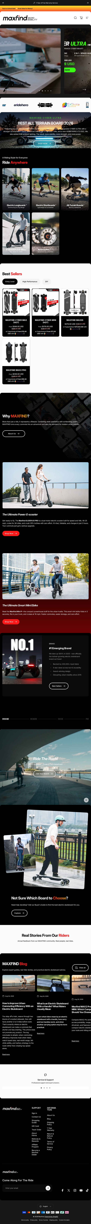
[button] (16, 332)
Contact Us (36, 1117)
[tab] (10, 282)
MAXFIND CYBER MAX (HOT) (16, 321)
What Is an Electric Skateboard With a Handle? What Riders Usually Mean (52, 1006)
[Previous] (3, 3)
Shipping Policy (50, 1123)
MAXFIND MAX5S (74, 320)
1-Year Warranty (50, 1129)
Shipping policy (53, 1220)
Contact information (64, 1220)
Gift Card (35, 1126)
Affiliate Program (35, 1146)
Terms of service (43, 1220)
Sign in (34, 1113)
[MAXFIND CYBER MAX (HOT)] (16, 302)
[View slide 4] (49, 1088)
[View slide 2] (44, 1088)
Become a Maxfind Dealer (36, 1152)
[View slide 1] (41, 1088)
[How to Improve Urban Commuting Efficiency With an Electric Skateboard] (18, 983)
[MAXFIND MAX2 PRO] (16, 352)
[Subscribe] (48, 1188)
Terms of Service (50, 1143)
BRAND (5, 719)
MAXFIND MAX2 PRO (16, 370)
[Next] (87, 3)
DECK (61, 719)
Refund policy (25, 1220)
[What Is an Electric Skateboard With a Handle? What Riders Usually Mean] (53, 983)
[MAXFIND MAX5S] (75, 302)
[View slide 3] (47, 1088)
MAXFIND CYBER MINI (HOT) (45, 321)
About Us (51, 1115)
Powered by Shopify (51, 1216)
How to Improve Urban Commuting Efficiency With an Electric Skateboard (18, 1006)
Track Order (36, 1130)
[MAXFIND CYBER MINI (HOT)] (45, 302)
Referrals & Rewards (36, 1140)
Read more (6, 1054)
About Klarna (34, 1134)
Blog (49, 1119)
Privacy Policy (50, 1148)
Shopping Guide (35, 1121)
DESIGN (33, 719)
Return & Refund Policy (50, 1136)
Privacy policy (33, 1220)
